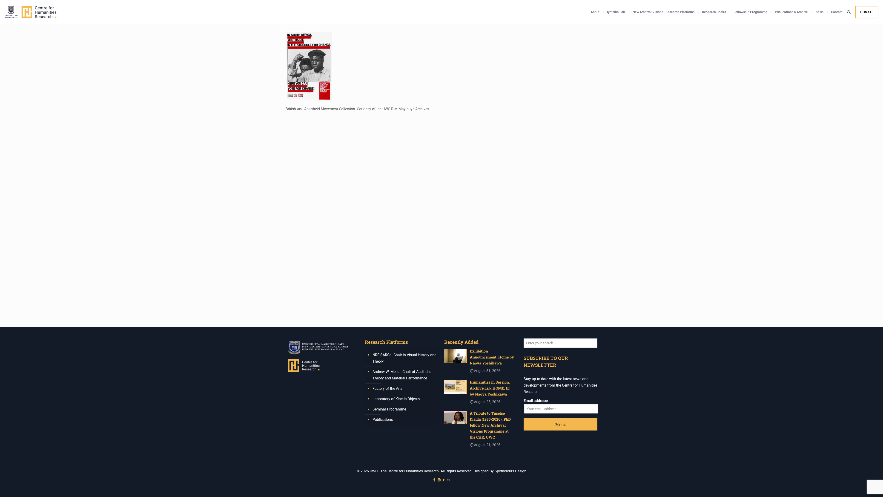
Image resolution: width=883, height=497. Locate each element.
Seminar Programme (389, 409)
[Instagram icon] (439, 480)
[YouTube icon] (444, 480)
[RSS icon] (448, 480)
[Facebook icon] (434, 480)
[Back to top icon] (861, 487)
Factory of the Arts (387, 388)
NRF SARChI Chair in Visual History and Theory (404, 358)
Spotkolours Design (510, 471)
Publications (383, 419)
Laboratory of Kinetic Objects (396, 399)
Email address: (536, 401)
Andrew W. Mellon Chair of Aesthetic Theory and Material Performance (402, 375)
